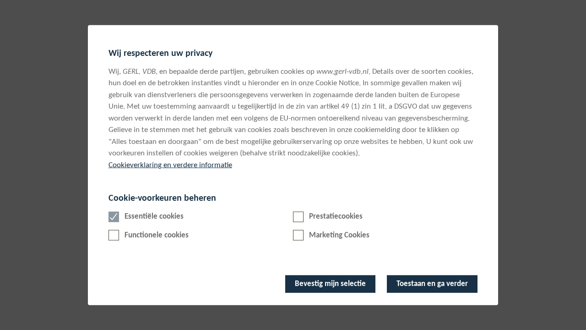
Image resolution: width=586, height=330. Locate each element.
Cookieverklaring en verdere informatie (170, 165)
